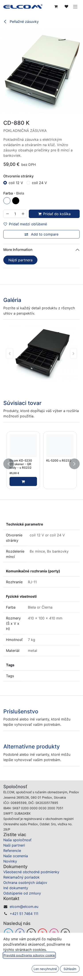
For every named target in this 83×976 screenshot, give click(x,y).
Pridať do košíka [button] (57, 214)
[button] (8, 464)
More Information (18, 249)
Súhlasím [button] (70, 969)
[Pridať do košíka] (23, 481)
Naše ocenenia (15, 913)
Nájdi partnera (20, 260)
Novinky (10, 919)
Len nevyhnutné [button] (45, 969)
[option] (41, 464)
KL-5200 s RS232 (58, 460)
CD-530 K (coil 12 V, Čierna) (58, 800)
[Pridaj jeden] (23, 214)
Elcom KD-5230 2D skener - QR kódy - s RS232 (21, 464)
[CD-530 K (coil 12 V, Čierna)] (60, 784)
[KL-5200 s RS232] (60, 445)
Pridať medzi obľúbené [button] (28, 224)
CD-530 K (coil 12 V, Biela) (22, 800)
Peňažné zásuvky (24, 21)
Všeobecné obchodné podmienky (31, 929)
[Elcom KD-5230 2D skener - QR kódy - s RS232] (23, 445)
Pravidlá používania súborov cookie (29, 955)
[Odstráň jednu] (7, 214)
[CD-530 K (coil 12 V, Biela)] (23, 784)
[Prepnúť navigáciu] (75, 6)
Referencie (12, 908)
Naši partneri (14, 903)
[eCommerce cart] (55, 6)
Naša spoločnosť (17, 897)
